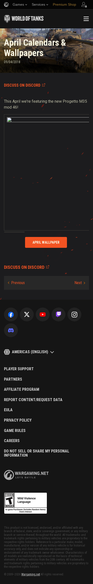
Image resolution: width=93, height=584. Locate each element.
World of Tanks (24, 18)
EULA (8, 410)
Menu (86, 18)
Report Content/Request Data (33, 400)
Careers (12, 441)
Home (8, 34)
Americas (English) (30, 352)
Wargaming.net (30, 574)
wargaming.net (26, 475)
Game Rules (15, 430)
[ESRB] (25, 503)
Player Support (19, 369)
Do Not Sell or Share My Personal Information (36, 453)
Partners (13, 379)
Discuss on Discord (22, 85)
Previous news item (16, 282)
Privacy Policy (17, 420)
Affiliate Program (21, 389)
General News (36, 34)
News (19, 34)
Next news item (79, 282)
